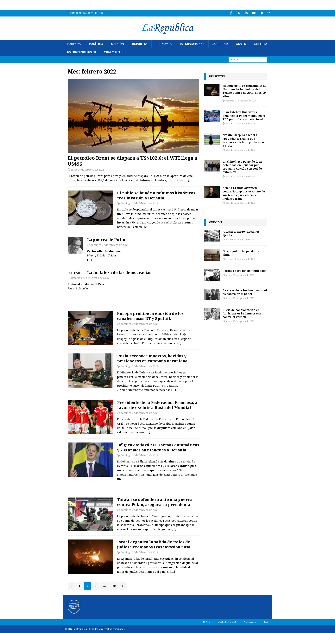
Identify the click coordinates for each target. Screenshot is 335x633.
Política (96, 43)
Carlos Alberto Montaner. (105, 251)
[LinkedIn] (246, 13)
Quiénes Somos (227, 622)
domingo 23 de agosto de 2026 (241, 101)
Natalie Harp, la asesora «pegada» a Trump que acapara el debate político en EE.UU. (243, 140)
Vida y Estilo (115, 52)
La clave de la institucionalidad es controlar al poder (245, 292)
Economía (163, 43)
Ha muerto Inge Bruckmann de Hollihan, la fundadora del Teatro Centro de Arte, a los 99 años (244, 91)
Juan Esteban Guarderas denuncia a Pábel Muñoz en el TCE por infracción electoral (244, 115)
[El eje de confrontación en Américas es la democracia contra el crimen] (212, 314)
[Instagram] (261, 13)
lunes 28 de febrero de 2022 (87, 169)
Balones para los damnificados (244, 271)
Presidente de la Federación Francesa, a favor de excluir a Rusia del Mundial (157, 405)
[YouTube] (253, 13)
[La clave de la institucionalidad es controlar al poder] (212, 294)
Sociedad (220, 43)
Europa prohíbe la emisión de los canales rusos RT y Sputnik (150, 316)
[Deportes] (90, 417)
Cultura (260, 43)
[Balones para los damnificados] (212, 275)
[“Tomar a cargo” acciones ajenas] (212, 236)
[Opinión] (75, 245)
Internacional (192, 43)
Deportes (140, 43)
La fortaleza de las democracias (119, 272)
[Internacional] (90, 370)
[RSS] (268, 13)
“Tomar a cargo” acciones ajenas (241, 233)
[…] (190, 180)
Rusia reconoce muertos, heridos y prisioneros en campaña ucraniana (152, 358)
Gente (241, 43)
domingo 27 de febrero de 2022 (139, 203)
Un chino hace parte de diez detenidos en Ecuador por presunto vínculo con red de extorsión (242, 167)
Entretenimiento (81, 52)
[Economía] (90, 208)
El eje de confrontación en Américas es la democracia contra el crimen (242, 313)
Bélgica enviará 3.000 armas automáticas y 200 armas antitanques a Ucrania (158, 447)
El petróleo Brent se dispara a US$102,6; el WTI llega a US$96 (132, 161)
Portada (74, 43)
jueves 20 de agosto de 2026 (240, 275)
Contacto (250, 622)
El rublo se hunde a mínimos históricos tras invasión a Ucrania (156, 195)
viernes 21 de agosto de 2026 (240, 239)
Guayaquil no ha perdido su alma (242, 252)
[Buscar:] (248, 59)
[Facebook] (231, 13)
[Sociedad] (90, 328)
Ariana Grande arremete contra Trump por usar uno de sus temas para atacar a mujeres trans (244, 193)
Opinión (117, 43)
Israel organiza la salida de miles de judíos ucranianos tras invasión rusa (153, 544)
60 (114, 585)
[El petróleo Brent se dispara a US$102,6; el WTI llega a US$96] (133, 116)
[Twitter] (238, 13)
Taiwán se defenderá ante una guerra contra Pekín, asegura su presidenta (155, 502)
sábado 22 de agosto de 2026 (240, 123)
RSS (266, 622)
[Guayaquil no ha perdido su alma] (212, 255)
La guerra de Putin (106, 239)
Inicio (206, 622)
